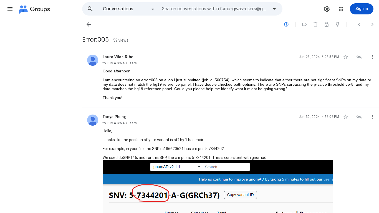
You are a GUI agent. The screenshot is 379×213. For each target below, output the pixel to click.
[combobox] (215, 8)
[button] (10, 9)
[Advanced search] (274, 8)
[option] (129, 8)
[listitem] (230, 78)
